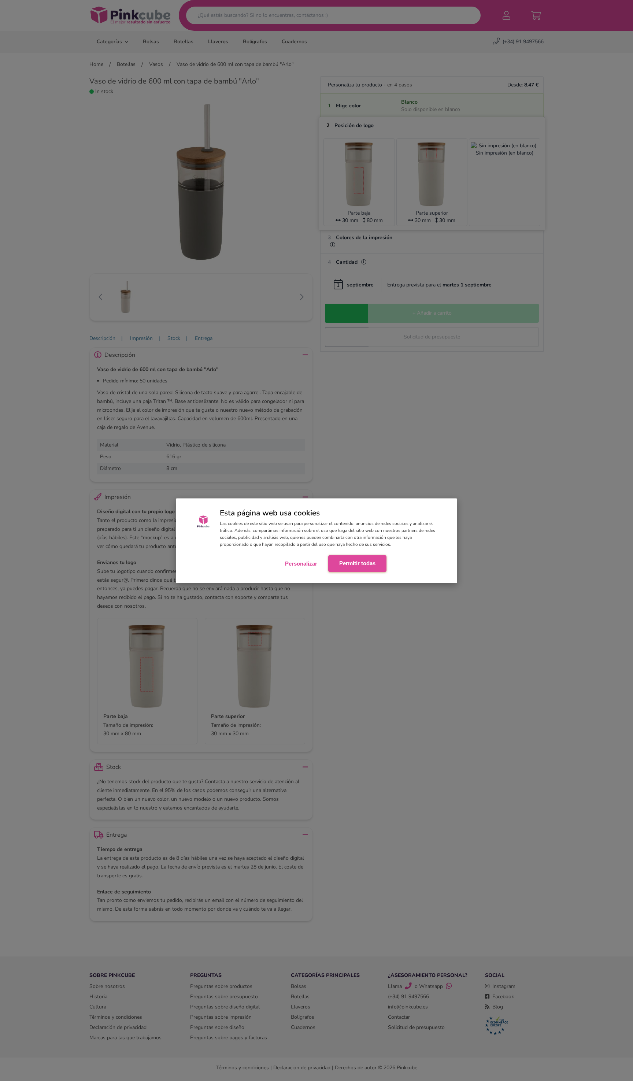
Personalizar (301, 563)
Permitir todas (357, 563)
